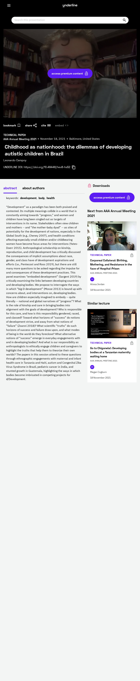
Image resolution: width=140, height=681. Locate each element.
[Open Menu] (8, 5)
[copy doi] (76, 167)
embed (59, 125)
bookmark (9, 125)
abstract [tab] (10, 188)
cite (43, 125)
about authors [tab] (33, 188)
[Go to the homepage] (70, 5)
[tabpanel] (44, 289)
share (28, 125)
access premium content (67, 73)
